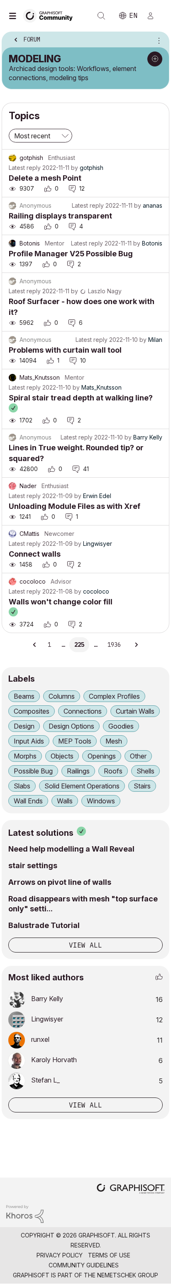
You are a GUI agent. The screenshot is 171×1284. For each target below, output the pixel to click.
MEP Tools (74, 741)
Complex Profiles (114, 696)
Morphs (25, 756)
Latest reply (25, 167)
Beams (24, 696)
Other (138, 756)
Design (24, 726)
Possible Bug (33, 771)
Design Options (71, 726)
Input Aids (29, 741)
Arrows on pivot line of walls (59, 882)
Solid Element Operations (82, 786)
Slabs (22, 786)
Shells (145, 771)
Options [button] (157, 40)
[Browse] (14, 15)
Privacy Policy (60, 1255)
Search (101, 16)
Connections (83, 711)
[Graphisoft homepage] (131, 1189)
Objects (62, 756)
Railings (78, 771)
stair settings (32, 865)
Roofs (113, 771)
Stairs (142, 786)
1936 (114, 644)
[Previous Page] (34, 644)
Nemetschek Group (127, 1275)
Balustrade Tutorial (44, 925)
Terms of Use (109, 1255)
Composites (31, 711)
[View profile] (12, 158)
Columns (62, 696)
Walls (65, 801)
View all (85, 945)
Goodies (121, 726)
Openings (102, 756)
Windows (101, 801)
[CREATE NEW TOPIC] (154, 59)
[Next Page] (136, 644)
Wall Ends (28, 801)
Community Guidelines (84, 1265)
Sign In (154, 15)
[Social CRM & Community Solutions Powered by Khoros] (25, 1213)
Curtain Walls (135, 711)
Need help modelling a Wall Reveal (71, 849)
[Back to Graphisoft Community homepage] (50, 15)
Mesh (113, 741)
